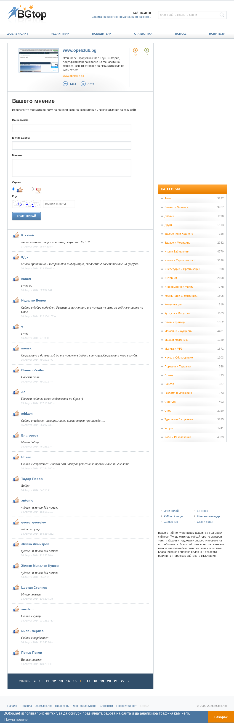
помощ (180, 33)
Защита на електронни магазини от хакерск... (121, 16)
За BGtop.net (43, 705)
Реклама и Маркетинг (178, 393)
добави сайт (17, 33)
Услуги (169, 428)
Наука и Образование (179, 357)
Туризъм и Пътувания (179, 419)
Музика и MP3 (174, 348)
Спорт (169, 410)
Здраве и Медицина (177, 242)
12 (54, 681)
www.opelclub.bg (79, 50)
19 (102, 681)
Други (168, 225)
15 (75, 681)
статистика (143, 33)
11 (47, 681)
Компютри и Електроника (181, 295)
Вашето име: (20, 120)
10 (41, 681)
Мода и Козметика (176, 339)
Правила (26, 705)
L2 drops (202, 510)
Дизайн (169, 216)
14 (68, 681)
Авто (91, 84)
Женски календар (208, 516)
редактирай (60, 33)
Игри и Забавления (177, 251)
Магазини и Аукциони (178, 331)
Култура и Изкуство (177, 313)
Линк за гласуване (84, 705)
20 (109, 681)
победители (102, 33)
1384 (73, 84)
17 (88, 681)
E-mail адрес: (21, 137)
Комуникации (173, 304)
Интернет (171, 278)
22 (123, 681)
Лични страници (175, 322)
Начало (12, 705)
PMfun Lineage (173, 516)
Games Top (171, 521)
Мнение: (17, 155)
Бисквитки (106, 705)
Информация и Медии (179, 287)
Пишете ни (62, 705)
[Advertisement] (192, 111)
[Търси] (222, 15)
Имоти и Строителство (179, 260)
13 (61, 681)
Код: (15, 196)
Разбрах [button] (221, 717)
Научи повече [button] (16, 719)
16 (81, 681)
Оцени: (16, 182)
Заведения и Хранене (179, 233)
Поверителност (126, 705)
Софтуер (170, 401)
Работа (169, 384)
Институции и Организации (182, 269)
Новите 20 (217, 33)
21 (116, 681)
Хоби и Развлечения (178, 437)
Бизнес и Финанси (176, 207)
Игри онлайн (172, 510)
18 (95, 681)
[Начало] (29, 14)
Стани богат (205, 521)
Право (169, 375)
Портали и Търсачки (178, 366)
